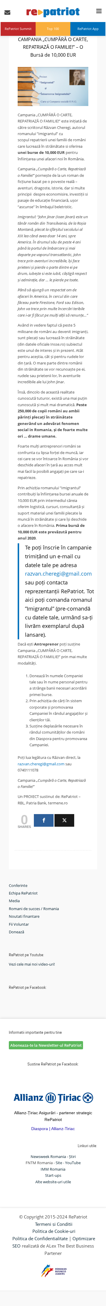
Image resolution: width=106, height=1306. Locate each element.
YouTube (73, 1162)
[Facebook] (44, 820)
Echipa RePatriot (23, 893)
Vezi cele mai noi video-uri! (32, 964)
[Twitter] (64, 820)
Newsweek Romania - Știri (53, 1156)
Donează (16, 931)
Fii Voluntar (19, 924)
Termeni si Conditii (53, 1224)
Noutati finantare (24, 916)
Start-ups (53, 1175)
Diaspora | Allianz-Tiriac (53, 1128)
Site (59, 1162)
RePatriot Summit (18, 28)
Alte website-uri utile (53, 1181)
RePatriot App (88, 28)
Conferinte (18, 885)
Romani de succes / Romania (34, 908)
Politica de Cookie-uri (53, 1231)
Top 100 (53, 28)
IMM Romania (53, 1169)
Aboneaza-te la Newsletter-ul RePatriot (46, 1045)
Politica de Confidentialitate (40, 1238)
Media (14, 900)
